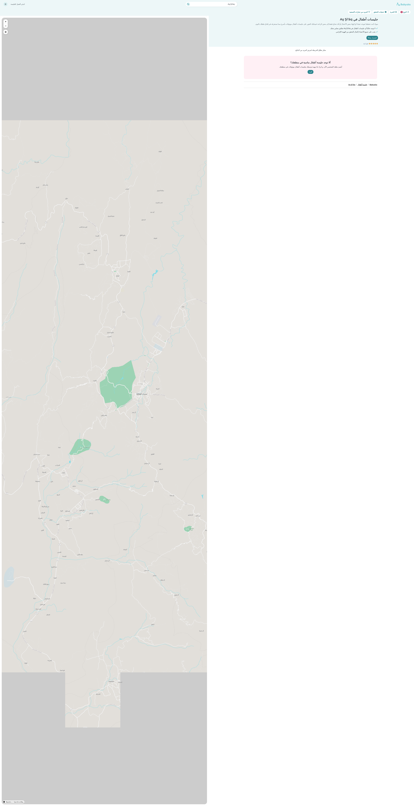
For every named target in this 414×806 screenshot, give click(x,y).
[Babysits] (404, 4)
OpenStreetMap (18, 802)
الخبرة (392, 12)
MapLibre (9, 802)
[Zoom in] (5, 21)
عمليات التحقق (379, 12)
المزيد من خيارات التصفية (358, 12)
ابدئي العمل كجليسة (18, 4)
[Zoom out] (5, 26)
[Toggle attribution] (4, 802)
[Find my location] (5, 32)
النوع (404, 12)
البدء (310, 72)
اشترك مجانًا (372, 38)
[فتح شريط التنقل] (5, 4)
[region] (104, 411)
